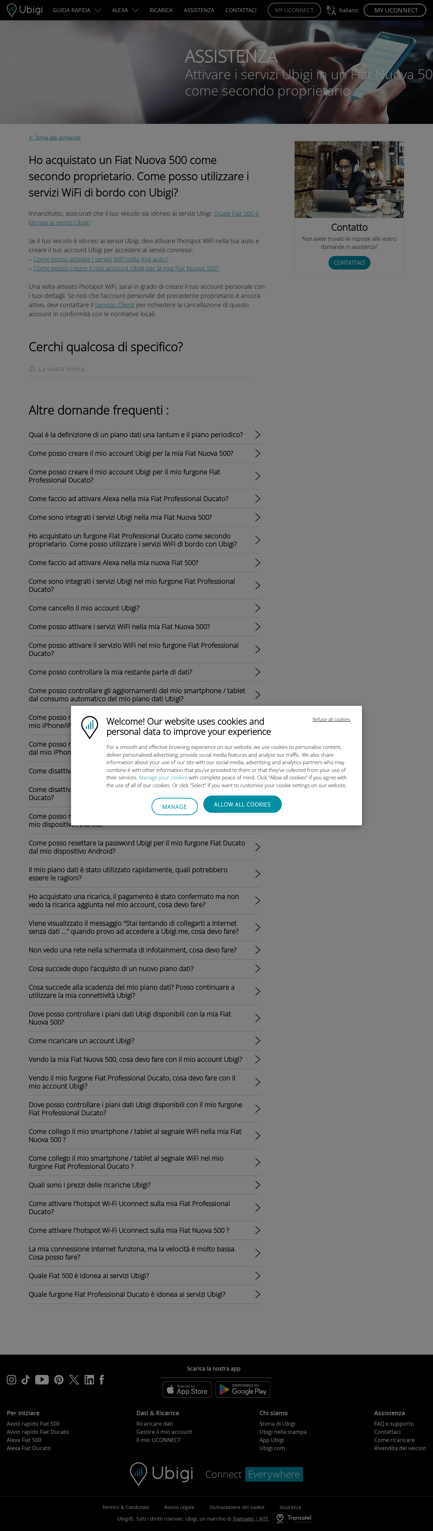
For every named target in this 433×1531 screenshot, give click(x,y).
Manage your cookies (163, 777)
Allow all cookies (242, 804)
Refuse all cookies (331, 719)
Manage (174, 806)
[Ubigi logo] (89, 727)
